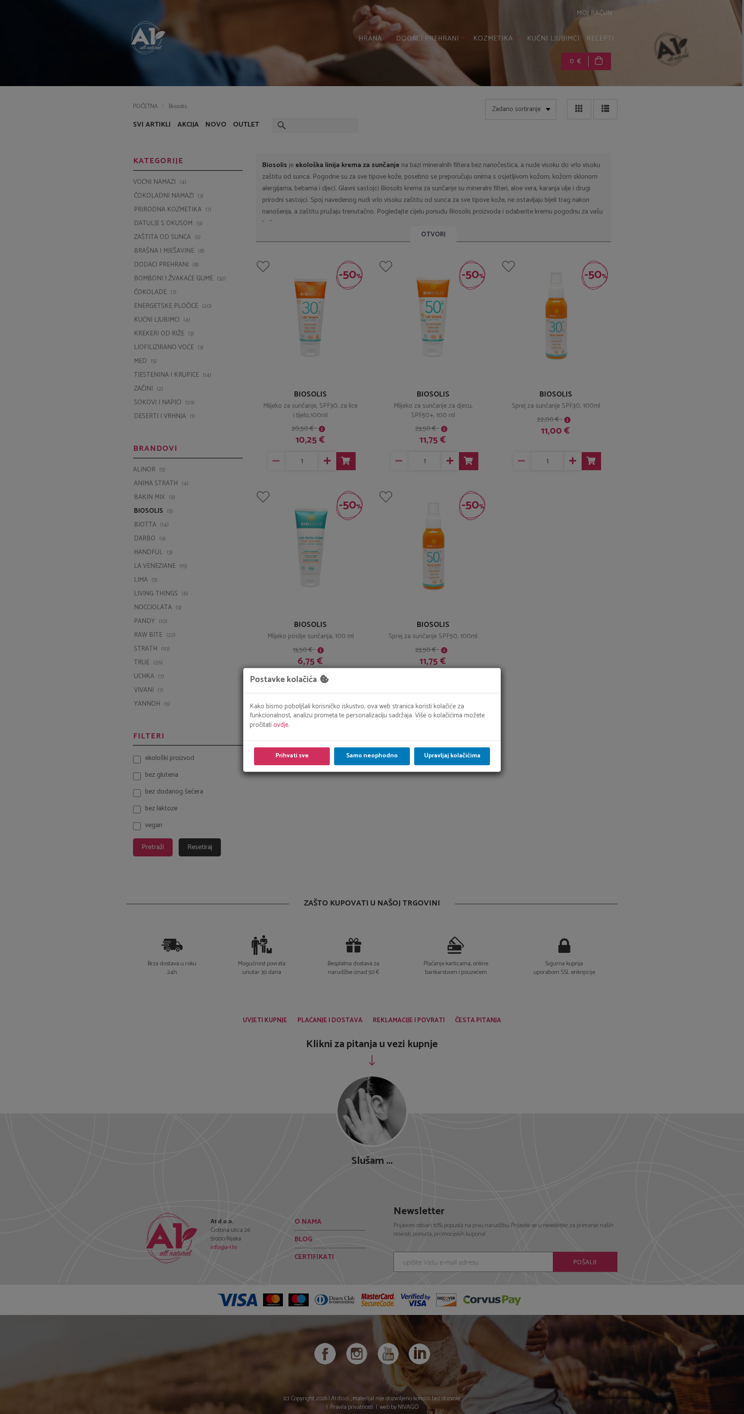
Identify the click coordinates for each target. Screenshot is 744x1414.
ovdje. (281, 724)
